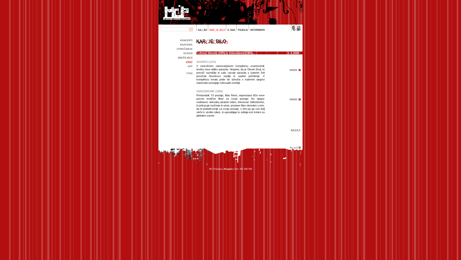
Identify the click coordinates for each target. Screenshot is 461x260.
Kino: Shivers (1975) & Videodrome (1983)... (227, 53)
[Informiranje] (257, 28)
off (190, 66)
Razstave (186, 44)
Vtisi (189, 73)
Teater (188, 53)
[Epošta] (293, 28)
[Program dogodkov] (202, 28)
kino (189, 62)
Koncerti (186, 40)
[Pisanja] (242, 28)
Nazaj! (296, 130)
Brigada (228, 169)
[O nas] (230, 28)
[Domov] (298, 28)
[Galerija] (216, 28)
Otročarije (185, 49)
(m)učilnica (185, 57)
